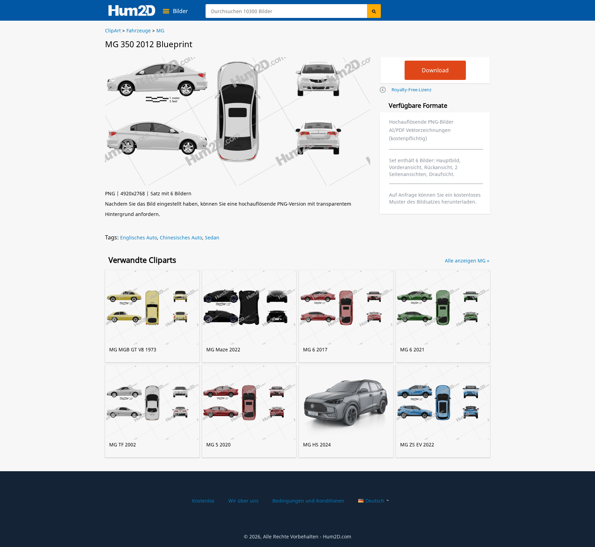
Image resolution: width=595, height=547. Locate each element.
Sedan (212, 237)
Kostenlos (203, 500)
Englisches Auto (138, 237)
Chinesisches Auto (181, 237)
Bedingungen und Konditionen (308, 500)
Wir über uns (243, 500)
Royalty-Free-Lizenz (411, 89)
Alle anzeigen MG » (467, 260)
